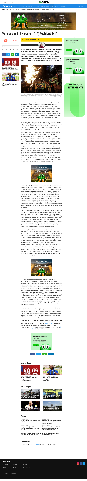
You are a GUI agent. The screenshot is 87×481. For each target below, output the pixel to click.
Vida (3, 67)
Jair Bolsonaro (7, 49)
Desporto (4, 81)
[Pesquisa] (79, 6)
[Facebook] (81, 463)
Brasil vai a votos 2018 (14, 49)
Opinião (4, 46)
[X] (84, 463)
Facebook (37, 444)
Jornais (11, 2)
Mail (7, 2)
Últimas (24, 416)
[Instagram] (78, 463)
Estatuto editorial (13, 473)
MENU (3, 2)
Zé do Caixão (48, 323)
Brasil (3, 49)
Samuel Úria (49, 45)
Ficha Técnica (5, 473)
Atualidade (23, 419)
